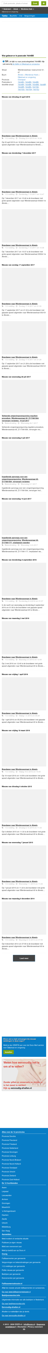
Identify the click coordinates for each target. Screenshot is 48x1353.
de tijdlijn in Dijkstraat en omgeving (26, 64)
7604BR (21, 87)
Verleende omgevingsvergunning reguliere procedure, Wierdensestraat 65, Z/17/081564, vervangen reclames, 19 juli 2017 (20, 418)
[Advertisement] (24, 38)
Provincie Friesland (9, 1144)
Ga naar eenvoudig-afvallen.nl (13, 1315)
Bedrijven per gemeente (11, 1274)
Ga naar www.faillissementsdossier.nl (16, 1291)
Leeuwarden (7, 1195)
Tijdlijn (5, 15)
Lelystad (5, 1191)
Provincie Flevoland (9, 1140)
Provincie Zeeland (9, 1175)
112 (20, 15)
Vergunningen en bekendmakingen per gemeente (21, 1262)
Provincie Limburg (9, 1156)
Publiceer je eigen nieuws (12, 1242)
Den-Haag (6, 1230)
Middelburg (6, 1226)
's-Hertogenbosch (9, 1211)
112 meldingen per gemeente (13, 1266)
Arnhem (5, 1199)
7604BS (28, 87)
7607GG (21, 89)
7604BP (43, 84)
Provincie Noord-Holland (11, 1163)
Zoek (35, 3)
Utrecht (5, 1223)
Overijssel (21, 79)
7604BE (35, 82)
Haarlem (5, 1215)
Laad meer (24, 958)
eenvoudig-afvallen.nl (21, 1087)
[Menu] (43, 3)
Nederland (7, 9)
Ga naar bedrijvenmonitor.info (13, 1303)
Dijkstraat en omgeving (27, 77)
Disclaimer (22, 1326)
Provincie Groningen (10, 1152)
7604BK (28, 84)
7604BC (21, 82)
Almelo (15, 9)
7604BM (35, 84)
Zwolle (4, 1219)
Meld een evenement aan (12, 1246)
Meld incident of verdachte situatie (15, 1238)
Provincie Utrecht (8, 1171)
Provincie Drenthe (9, 1136)
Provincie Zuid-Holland (10, 1179)
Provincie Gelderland (10, 1148)
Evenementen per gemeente (13, 1278)
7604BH (21, 84)
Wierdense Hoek (26, 9)
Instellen (8, 1052)
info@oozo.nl (29, 1324)
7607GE (35, 87)
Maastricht (6, 1207)
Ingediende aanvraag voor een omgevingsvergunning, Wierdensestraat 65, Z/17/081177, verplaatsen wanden (20, 540)
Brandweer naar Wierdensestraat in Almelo (20, 136)
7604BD (28, 82)
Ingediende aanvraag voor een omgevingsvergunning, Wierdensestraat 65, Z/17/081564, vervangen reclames (20, 479)
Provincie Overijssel (9, 1167)
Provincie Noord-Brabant (11, 1160)
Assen (4, 1187)
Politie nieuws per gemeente (13, 1270)
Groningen (6, 1203)
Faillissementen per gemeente (13, 1258)
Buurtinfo (13, 15)
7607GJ (36, 89)
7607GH (28, 89)
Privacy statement (35, 1326)
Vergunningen (29, 15)
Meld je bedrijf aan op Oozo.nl (13, 1250)
